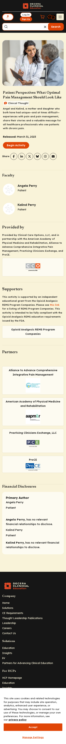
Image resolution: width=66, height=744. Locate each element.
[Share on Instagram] (45, 156)
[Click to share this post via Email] (53, 156)
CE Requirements (12, 613)
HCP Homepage (12, 677)
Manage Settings (33, 737)
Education (8, 647)
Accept (33, 727)
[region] (33, 716)
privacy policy (18, 719)
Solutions (7, 607)
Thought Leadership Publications (22, 618)
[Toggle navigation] (60, 17)
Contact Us (9, 633)
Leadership (9, 623)
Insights (7, 653)
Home (6, 602)
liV (3, 658)
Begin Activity (16, 145)
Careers (7, 628)
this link (54, 304)
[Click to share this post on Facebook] (13, 156)
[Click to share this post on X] (29, 156)
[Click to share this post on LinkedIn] (21, 156)
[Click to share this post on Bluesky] (37, 156)
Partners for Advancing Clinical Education (27, 663)
